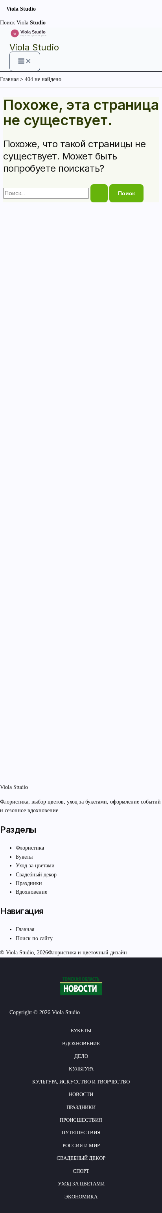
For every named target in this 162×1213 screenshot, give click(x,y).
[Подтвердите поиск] (99, 193)
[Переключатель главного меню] (24, 61)
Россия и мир (81, 1145)
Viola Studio (34, 47)
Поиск (7, 23)
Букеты (24, 857)
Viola (31, 23)
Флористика (30, 848)
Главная (25, 929)
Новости (81, 1094)
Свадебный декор (36, 875)
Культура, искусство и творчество (81, 1082)
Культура (81, 1069)
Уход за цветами (35, 866)
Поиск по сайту (34, 938)
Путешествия (81, 1132)
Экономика (81, 1197)
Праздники (29, 883)
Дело (81, 1056)
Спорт (81, 1171)
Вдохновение (31, 892)
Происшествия (81, 1120)
